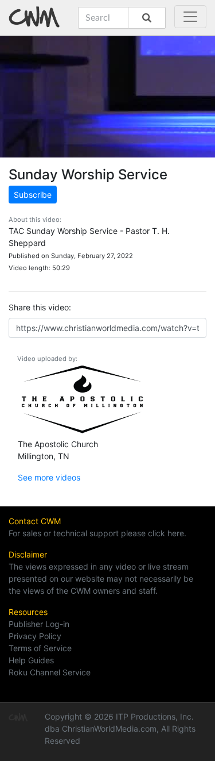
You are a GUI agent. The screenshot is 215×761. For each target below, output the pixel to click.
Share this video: (40, 307)
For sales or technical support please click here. (97, 533)
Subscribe (33, 194)
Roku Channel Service (50, 672)
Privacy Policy (35, 636)
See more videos (49, 477)
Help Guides (31, 660)
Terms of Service (40, 648)
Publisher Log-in (39, 624)
